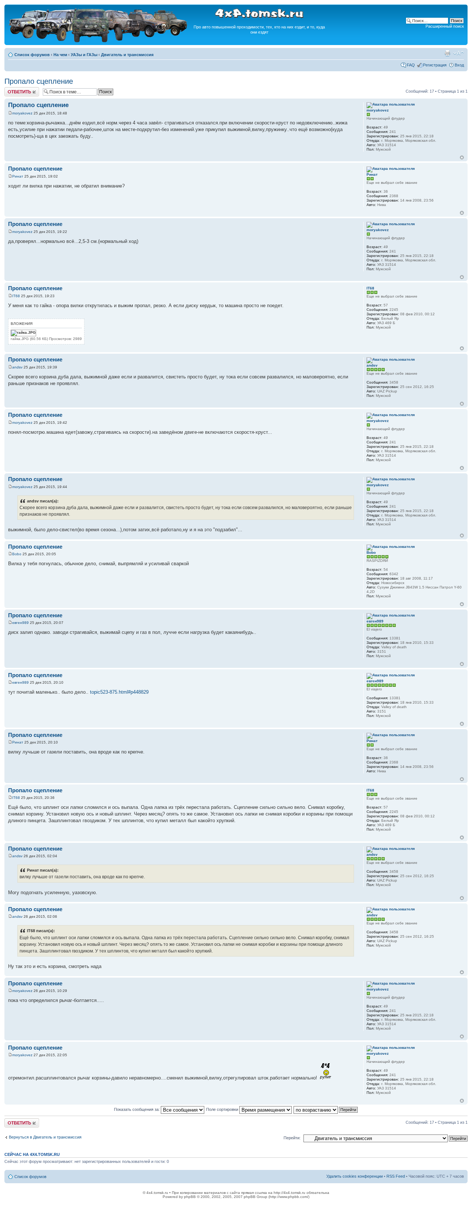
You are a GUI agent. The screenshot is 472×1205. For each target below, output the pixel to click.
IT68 (16, 296)
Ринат (17, 176)
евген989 (20, 623)
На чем (60, 54)
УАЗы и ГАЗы (84, 54)
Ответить (13, 89)
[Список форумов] (99, 41)
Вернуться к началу (462, 157)
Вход (459, 65)
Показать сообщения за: (137, 1109)
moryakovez (22, 113)
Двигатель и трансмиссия (127, 54)
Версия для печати (447, 53)
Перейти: (292, 1138)
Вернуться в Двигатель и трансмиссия (45, 1137)
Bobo (16, 554)
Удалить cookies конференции (354, 1176)
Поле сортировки (222, 1109)
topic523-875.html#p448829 (119, 692)
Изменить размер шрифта (458, 53)
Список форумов (32, 54)
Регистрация (435, 65)
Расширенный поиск (445, 26)
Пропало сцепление (38, 81)
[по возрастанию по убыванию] (326, 1109)
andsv (17, 367)
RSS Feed (395, 1176)
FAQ (411, 65)
